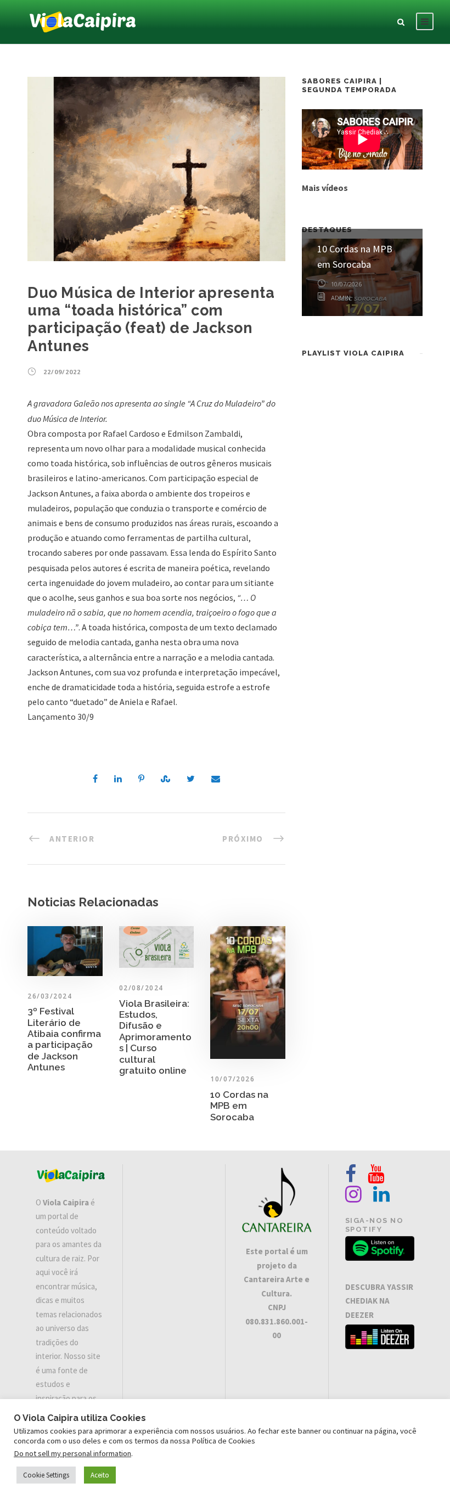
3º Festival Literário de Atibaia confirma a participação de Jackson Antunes (64, 1039)
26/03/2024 (49, 996)
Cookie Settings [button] (46, 1475)
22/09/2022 (62, 372)
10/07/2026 (232, 1079)
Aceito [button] (100, 1475)
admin (341, 298)
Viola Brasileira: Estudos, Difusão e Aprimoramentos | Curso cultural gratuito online (155, 1037)
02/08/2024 (141, 988)
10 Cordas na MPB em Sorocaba (239, 1106)
